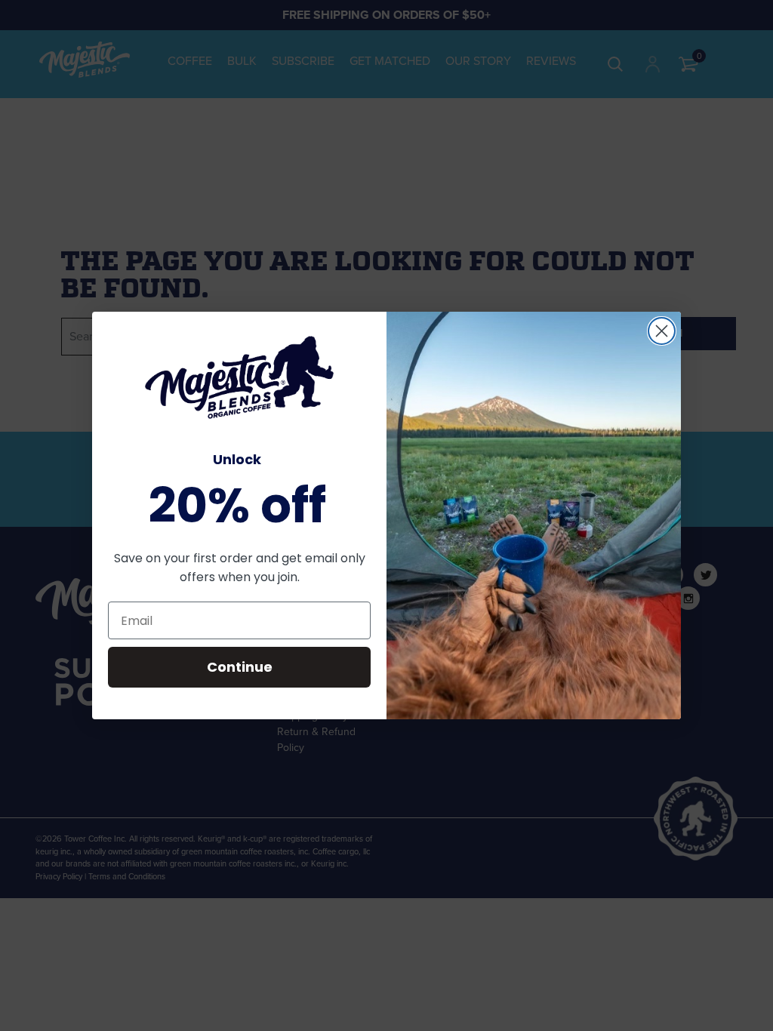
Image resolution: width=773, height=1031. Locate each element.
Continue (240, 666)
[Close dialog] (661, 331)
